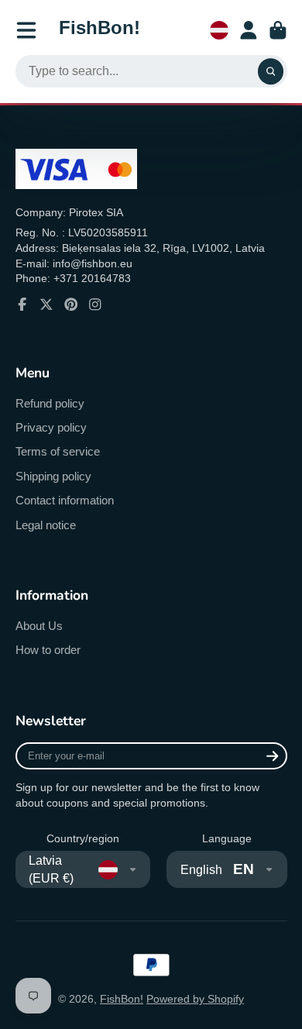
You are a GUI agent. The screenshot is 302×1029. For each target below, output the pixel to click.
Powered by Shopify (195, 999)
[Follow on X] (46, 304)
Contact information (64, 500)
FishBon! (121, 999)
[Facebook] (22, 304)
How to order (48, 649)
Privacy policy (51, 427)
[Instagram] (95, 304)
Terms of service (57, 451)
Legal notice (45, 525)
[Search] (271, 71)
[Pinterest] (71, 304)
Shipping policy (53, 476)
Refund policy (49, 403)
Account (248, 30)
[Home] (99, 30)
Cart (278, 30)
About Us (39, 625)
